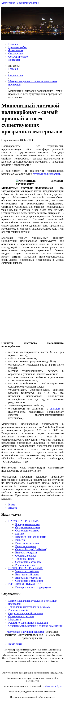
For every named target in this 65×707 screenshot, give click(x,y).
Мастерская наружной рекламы (20, 2)
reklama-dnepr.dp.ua (52, 686)
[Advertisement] (32, 300)
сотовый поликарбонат (46, 173)
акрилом (55, 408)
